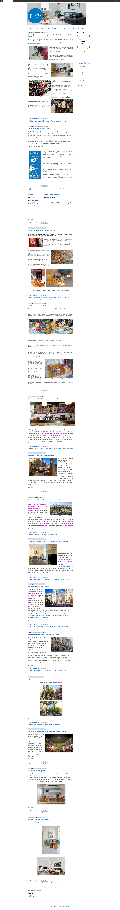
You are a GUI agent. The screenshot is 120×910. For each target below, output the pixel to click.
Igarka (50, 188)
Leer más (30, 219)
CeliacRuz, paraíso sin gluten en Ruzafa (41, 230)
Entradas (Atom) (38, 890)
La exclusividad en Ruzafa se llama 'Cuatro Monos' (45, 399)
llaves (62, 188)
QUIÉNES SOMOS (40, 28)
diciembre (82, 62)
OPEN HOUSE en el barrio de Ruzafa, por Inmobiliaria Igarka (48, 541)
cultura (46, 448)
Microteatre (31, 121)
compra (41, 579)
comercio (42, 188)
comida (54, 297)
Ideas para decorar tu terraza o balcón (41, 455)
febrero (81, 80)
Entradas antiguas (69, 887)
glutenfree (59, 297)
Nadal (36, 121)
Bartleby (42, 120)
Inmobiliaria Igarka (78, 28)
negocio (64, 448)
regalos (43, 121)
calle (43, 448)
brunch (41, 297)
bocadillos (49, 763)
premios (66, 188)
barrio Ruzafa (37, 120)
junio (81, 72)
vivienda (67, 492)
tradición (67, 391)
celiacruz (50, 297)
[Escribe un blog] (43, 118)
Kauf (67, 120)
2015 (79, 60)
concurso (47, 188)
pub (67, 448)
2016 (79, 58)
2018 (79, 54)
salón (56, 882)
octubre (81, 70)
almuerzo (36, 297)
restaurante (37, 299)
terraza (58, 492)
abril (81, 76)
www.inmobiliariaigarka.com (40, 617)
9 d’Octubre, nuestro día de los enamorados (43, 306)
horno (39, 391)
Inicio (52, 887)
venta (61, 579)
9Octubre (36, 391)
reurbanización (50, 534)
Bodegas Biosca (47, 120)
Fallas (62, 670)
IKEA (54, 188)
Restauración (32, 299)
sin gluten (51, 299)
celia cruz (46, 297)
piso (52, 492)
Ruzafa (51, 121)
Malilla (35, 534)
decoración (39, 492)
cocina (47, 812)
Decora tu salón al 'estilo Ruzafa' (39, 819)
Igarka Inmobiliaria (62, 140)
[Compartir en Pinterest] (47, 118)
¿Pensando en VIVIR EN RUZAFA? (39, 128)
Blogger (68, 906)
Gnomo (70, 54)
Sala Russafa (56, 121)
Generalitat (48, 626)
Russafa (47, 121)
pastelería (67, 297)
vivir (67, 579)
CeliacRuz (42, 232)
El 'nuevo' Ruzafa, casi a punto (38, 586)
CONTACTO (66, 28)
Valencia (71, 391)
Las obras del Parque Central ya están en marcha (44, 500)
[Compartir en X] (44, 118)
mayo (81, 74)
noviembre (82, 68)
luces (36, 672)
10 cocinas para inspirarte (37, 771)
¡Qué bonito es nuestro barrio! (38, 679)
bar (39, 297)
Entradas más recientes (34, 887)
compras (54, 120)
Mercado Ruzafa (56, 724)
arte (34, 448)
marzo (81, 78)
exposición (51, 448)
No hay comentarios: (34, 118)
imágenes (50, 724)
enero (81, 82)
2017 (79, 56)
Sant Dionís (61, 391)
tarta (58, 299)
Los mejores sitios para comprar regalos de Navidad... (84, 65)
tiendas (61, 121)
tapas (55, 299)
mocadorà (43, 391)
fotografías (45, 724)
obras (38, 534)
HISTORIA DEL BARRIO (54, 28)
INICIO (30, 28)
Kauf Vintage (37, 64)
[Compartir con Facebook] (45, 118)
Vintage (65, 121)
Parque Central (43, 534)
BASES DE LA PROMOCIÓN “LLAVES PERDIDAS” (44, 194)
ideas (43, 492)
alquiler (35, 626)
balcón (35, 492)
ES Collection (41, 75)
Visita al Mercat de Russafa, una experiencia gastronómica (47, 731)
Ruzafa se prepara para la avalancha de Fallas (43, 634)
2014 (79, 85)
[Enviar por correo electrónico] (41, 118)
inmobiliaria (57, 188)
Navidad (39, 121)
